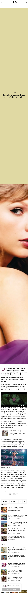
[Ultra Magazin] (14, 2)
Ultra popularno (12, 494)
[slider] (8, 405)
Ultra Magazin (14, 99)
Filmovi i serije (13, 430)
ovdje (5, 586)
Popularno (14, 92)
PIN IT (15, 457)
